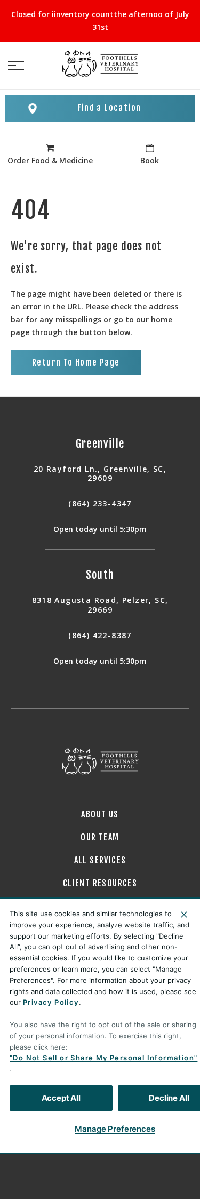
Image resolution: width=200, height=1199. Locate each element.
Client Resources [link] (100, 883)
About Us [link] (99, 814)
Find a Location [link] (109, 107)
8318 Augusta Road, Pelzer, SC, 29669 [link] (100, 604)
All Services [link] (100, 860)
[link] (100, 63)
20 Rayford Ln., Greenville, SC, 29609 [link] (100, 473)
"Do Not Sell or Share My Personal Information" (103, 1057)
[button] (16, 65)
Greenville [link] (100, 443)
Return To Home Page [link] (76, 362)
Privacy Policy (51, 1002)
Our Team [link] (100, 837)
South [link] (100, 575)
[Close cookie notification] (184, 914)
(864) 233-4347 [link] (100, 504)
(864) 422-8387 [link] (100, 635)
